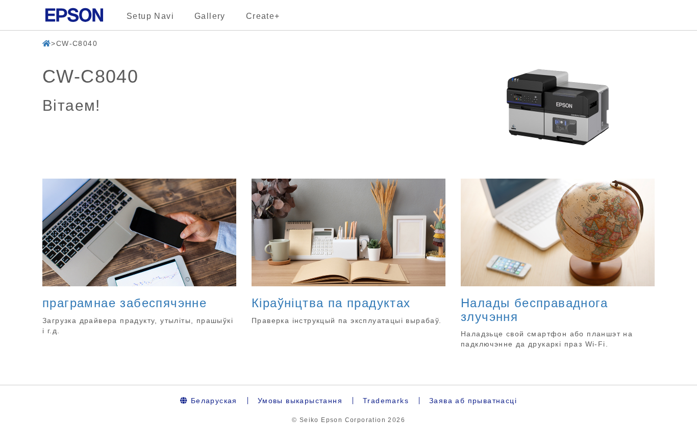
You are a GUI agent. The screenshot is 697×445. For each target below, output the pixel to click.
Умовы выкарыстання (300, 401)
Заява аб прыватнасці (473, 401)
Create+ (263, 16)
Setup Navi (150, 16)
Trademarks (386, 401)
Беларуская (212, 401)
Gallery (210, 16)
